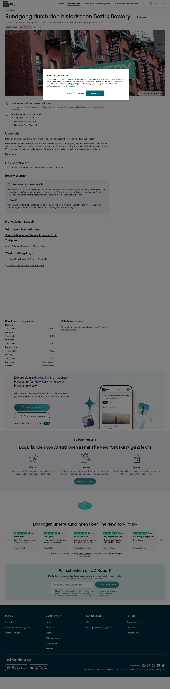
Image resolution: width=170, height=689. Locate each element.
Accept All (95, 93)
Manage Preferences (75, 93)
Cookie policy (71, 86)
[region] (86, 84)
